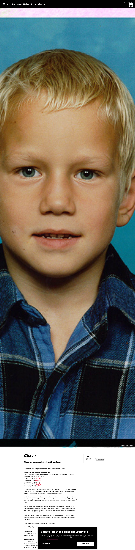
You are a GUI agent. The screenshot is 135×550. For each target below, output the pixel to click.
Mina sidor (41, 4)
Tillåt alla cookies (85, 543)
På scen (19, 4)
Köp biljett (38, 478)
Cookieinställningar (45, 543)
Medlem (26, 4)
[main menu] (4, 4)
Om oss (33, 4)
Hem (13, 4)
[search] (7, 4)
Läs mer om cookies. (52, 539)
